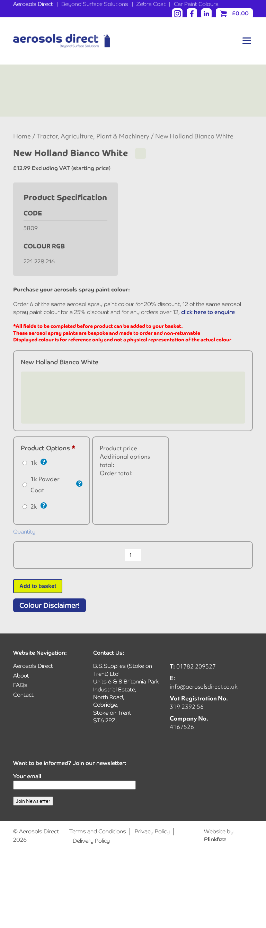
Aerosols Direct (33, 4)
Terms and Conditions (97, 831)
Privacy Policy (152, 831)
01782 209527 (196, 666)
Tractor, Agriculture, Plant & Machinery (93, 136)
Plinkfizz (215, 839)
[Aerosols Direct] (61, 41)
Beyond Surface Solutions (94, 4)
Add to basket (37, 586)
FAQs (20, 685)
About (21, 675)
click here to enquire (208, 312)
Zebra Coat (151, 4)
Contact (23, 694)
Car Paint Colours (196, 4)
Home (22, 136)
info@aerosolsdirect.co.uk (204, 686)
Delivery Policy (91, 840)
